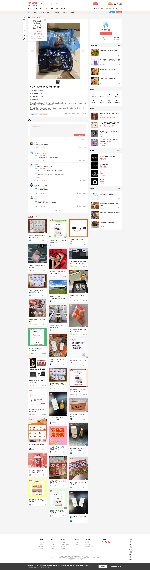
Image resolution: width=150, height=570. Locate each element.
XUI (34, 151)
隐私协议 (41, 544)
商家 (41, 8)
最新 (35, 12)
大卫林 (35, 142)
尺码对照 (94, 97)
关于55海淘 (42, 542)
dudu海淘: (40, 173)
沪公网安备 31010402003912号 (75, 560)
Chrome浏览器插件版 (90, 546)
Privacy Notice (47, 567)
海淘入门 (77, 542)
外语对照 (109, 102)
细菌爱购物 (36, 197)
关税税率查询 (117, 97)
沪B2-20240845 (73, 557)
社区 (29, 12)
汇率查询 (109, 97)
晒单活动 (73, 12)
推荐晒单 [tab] (30, 216)
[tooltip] (37, 29)
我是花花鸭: (40, 155)
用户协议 (41, 546)
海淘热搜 (77, 544)
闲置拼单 (57, 12)
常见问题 (53, 542)
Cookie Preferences (115, 566)
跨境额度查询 (117, 102)
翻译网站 (94, 102)
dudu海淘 (36, 164)
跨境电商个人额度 (65, 544)
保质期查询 (101, 102)
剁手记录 (49, 12)
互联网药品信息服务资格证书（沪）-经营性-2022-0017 (89, 557)
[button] (41, 4)
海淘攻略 (41, 12)
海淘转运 (65, 12)
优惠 (34, 8)
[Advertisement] (106, 243)
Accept (103, 566)
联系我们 (53, 544)
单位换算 (102, 97)
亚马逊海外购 (35, 114)
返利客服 (53, 546)
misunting (36, 184)
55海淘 (32, 4)
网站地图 (41, 548)
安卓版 (87, 542)
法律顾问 (53, 548)
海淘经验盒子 (44, 114)
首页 (29, 17)
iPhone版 (87, 544)
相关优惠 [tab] (38, 216)
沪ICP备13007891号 (53, 557)
